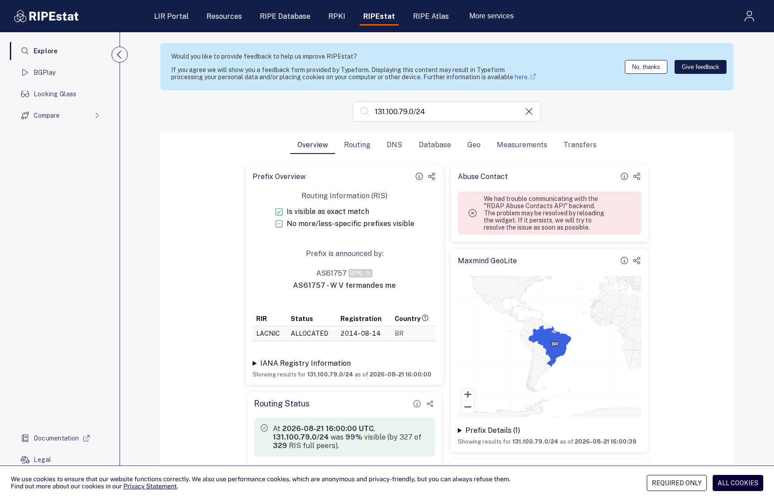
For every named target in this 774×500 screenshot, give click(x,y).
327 (406, 437)
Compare (47, 115)
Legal (42, 459)
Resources (224, 16)
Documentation (56, 438)
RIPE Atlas (431, 16)
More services (491, 16)
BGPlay (45, 72)
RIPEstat (379, 16)
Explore (46, 51)
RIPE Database (285, 16)
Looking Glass (55, 94)
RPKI (336, 16)
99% (353, 437)
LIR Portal (171, 16)
